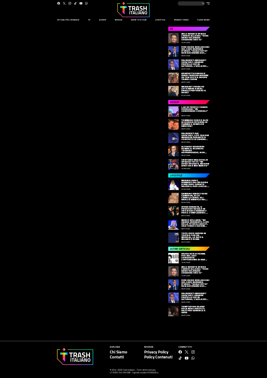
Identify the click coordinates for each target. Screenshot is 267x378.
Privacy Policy (156, 352)
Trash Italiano (128, 369)
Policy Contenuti (158, 357)
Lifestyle (160, 19)
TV (89, 19)
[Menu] (208, 3)
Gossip (102, 19)
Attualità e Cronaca (68, 19)
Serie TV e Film (139, 19)
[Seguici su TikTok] (75, 3)
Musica (118, 19)
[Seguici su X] (64, 3)
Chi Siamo (118, 352)
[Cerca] (203, 3)
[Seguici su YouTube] (81, 3)
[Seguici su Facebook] (58, 3)
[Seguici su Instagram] (70, 3)
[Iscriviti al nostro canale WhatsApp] (86, 3)
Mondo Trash (181, 19)
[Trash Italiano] (75, 356)
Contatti (117, 357)
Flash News (203, 19)
